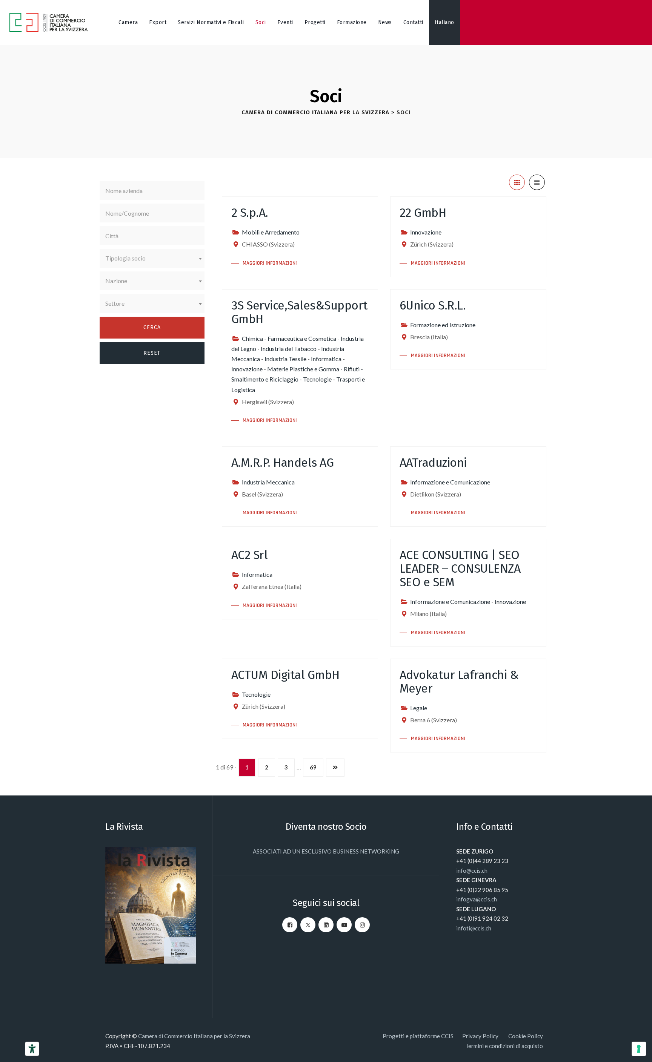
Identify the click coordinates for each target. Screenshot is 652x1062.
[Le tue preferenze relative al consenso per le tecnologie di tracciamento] (639, 1049)
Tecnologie (317, 379)
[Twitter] (307, 924)
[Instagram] (362, 924)
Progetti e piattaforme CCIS (418, 1036)
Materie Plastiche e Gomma (303, 368)
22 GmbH (423, 212)
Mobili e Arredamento (271, 232)
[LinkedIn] (326, 924)
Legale (418, 707)
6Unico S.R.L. (433, 305)
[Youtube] (344, 924)
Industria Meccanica (268, 482)
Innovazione (425, 232)
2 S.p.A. (249, 212)
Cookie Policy (525, 1036)
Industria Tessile (285, 358)
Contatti (413, 22)
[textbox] (152, 258)
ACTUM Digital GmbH (285, 675)
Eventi (285, 22)
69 (313, 767)
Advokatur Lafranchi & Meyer (459, 682)
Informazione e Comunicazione (450, 482)
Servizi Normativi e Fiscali (211, 22)
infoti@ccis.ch (473, 928)
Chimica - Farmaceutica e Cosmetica (289, 338)
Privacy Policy (481, 1036)
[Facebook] (289, 924)
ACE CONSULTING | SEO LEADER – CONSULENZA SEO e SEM (460, 568)
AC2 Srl (249, 555)
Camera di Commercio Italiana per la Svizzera (194, 1036)
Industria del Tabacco (289, 348)
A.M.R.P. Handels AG (282, 462)
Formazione (352, 22)
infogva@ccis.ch (476, 899)
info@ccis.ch (471, 870)
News (385, 22)
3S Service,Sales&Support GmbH (299, 312)
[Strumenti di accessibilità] (32, 1049)
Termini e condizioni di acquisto (504, 1045)
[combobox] (152, 258)
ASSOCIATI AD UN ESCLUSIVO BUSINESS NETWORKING (326, 851)
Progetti (315, 22)
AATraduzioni (433, 462)
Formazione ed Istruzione (442, 324)
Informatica (326, 358)
